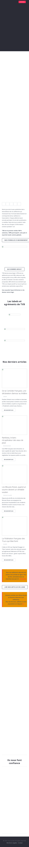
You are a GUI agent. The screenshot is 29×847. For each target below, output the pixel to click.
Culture (5, 396)
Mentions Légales (12, 843)
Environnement (7, 446)
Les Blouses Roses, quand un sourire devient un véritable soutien (14, 489)
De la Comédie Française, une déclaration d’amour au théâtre (14, 392)
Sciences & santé (7, 495)
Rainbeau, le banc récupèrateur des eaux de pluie (12, 440)
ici (23, 604)
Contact (20, 843)
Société (5, 544)
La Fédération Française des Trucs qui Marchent (13, 539)
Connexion (22, 579)
